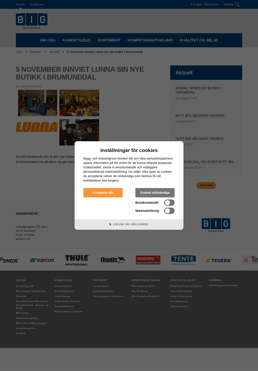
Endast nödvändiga (155, 192)
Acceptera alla (103, 192)
